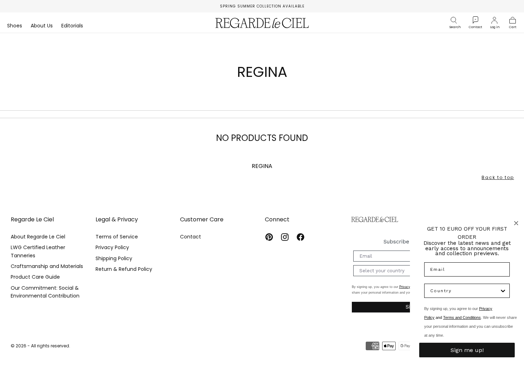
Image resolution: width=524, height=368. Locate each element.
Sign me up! (467, 350)
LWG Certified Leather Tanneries (38, 251)
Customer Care (202, 219)
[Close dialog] (516, 223)
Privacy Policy (112, 247)
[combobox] (464, 291)
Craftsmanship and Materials (47, 266)
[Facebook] (300, 237)
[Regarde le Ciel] (375, 219)
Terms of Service (117, 236)
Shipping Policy (114, 258)
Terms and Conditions (462, 317)
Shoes (14, 26)
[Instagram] (285, 237)
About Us (42, 26)
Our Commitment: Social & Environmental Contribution (45, 291)
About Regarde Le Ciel (38, 236)
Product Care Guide (35, 276)
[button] (455, 20)
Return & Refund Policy (124, 269)
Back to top (498, 177)
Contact (190, 236)
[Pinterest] (269, 237)
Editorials (72, 26)
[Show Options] (503, 291)
